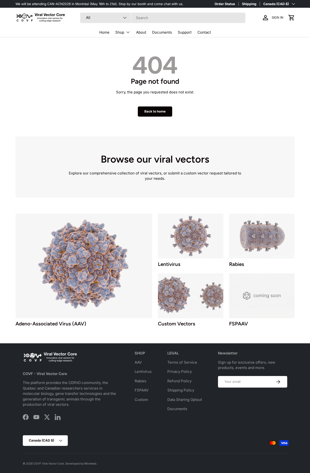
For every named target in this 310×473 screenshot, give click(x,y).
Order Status (225, 4)
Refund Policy (179, 381)
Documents (162, 32)
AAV (138, 362)
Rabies (140, 381)
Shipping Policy (180, 390)
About (141, 32)
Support (185, 32)
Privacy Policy (179, 371)
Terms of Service (182, 362)
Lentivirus (143, 371)
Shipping (249, 4)
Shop (119, 32)
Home (104, 32)
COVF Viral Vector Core (48, 463)
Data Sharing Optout (184, 399)
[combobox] (162, 18)
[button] (291, 17)
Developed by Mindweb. (81, 463)
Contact (204, 32)
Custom (141, 399)
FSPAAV (141, 390)
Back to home (155, 111)
